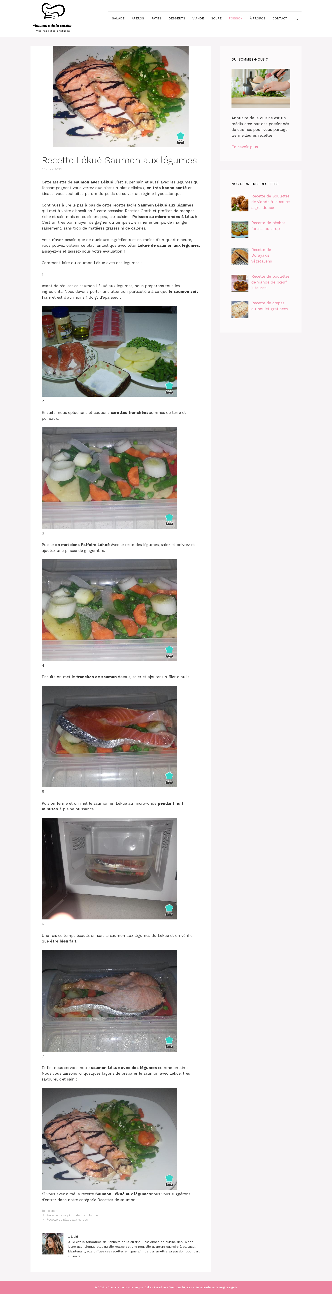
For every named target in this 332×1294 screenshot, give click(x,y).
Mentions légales (180, 1287)
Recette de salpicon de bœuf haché (72, 1215)
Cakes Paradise (155, 1287)
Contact (280, 18)
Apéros (138, 18)
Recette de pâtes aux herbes (67, 1219)
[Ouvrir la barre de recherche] (296, 18)
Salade (118, 18)
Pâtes (156, 18)
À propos (257, 18)
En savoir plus (244, 147)
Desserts (176, 18)
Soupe (216, 18)
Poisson (236, 18)
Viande (198, 18)
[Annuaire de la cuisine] (53, 18)
